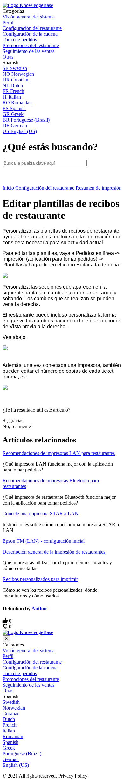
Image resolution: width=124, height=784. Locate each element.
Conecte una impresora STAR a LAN (41, 513)
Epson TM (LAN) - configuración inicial (44, 541)
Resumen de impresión (98, 188)
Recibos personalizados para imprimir (40, 579)
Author (39, 608)
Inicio (8, 188)
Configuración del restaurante (44, 188)
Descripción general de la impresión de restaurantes (54, 551)
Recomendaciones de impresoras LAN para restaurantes (59, 453)
